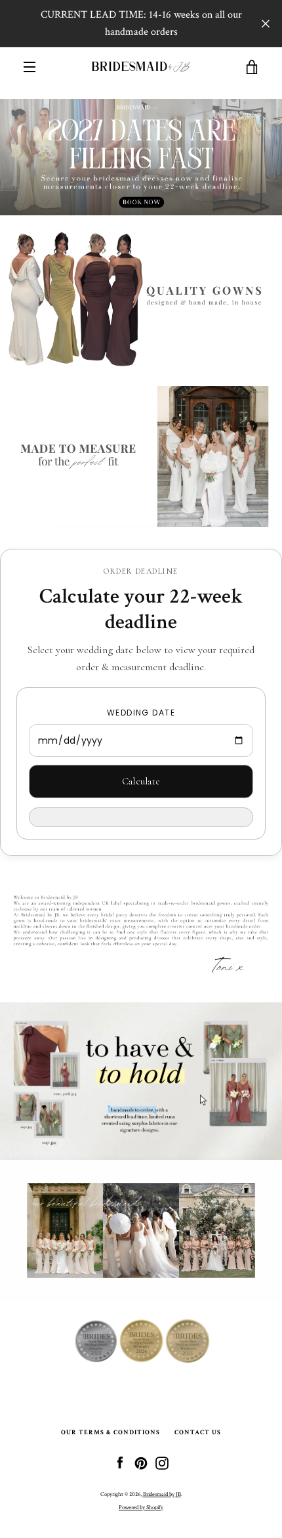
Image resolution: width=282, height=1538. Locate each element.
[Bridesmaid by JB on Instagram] (162, 1463)
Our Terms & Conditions (110, 1432)
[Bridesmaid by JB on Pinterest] (141, 1463)
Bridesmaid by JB (162, 1494)
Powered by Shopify (141, 1507)
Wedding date (141, 712)
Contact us (197, 1432)
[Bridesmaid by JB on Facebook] (120, 1463)
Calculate (141, 781)
